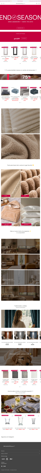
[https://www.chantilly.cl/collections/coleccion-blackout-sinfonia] (20, 261)
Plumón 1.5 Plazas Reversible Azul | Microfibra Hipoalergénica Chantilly (15, 97)
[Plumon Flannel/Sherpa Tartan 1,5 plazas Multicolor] (5, 91)
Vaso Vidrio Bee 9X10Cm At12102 (7, 428)
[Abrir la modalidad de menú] (2, 4)
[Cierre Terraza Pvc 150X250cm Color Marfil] (34, 50)
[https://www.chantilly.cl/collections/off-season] (20, 17)
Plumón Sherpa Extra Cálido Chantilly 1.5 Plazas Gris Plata (34, 97)
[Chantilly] (21, 3)
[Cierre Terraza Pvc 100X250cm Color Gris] (24, 50)
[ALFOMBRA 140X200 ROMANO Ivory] (34, 374)
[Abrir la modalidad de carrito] (39, 4)
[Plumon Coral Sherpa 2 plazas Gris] (24, 91)
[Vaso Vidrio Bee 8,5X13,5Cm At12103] (20, 421)
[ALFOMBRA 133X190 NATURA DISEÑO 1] (5, 374)
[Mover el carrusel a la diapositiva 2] (20, 102)
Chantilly (8, 469)
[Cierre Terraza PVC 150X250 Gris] (5, 50)
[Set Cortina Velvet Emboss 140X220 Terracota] (7, 335)
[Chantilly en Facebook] (1, 466)
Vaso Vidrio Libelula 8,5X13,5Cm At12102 (33, 428)
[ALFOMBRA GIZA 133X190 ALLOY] (15, 374)
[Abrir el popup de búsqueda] (4, 4)
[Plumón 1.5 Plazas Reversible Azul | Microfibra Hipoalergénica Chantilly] (15, 91)
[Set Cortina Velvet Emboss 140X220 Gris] (33, 335)
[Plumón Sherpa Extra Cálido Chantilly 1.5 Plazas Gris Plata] (34, 91)
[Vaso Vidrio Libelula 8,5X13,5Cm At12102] (33, 421)
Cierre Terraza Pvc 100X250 (15, 56)
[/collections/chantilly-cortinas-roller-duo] (20, 246)
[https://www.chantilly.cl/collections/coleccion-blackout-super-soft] (20, 277)
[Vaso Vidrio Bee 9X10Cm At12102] (7, 421)
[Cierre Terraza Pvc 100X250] (15, 50)
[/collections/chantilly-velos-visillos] (20, 319)
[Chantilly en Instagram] (3, 466)
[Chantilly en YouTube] (5, 466)
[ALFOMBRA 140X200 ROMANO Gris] (24, 374)
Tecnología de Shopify (13, 469)
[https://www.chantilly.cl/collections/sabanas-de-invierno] (20, 146)
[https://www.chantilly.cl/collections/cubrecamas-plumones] (20, 120)
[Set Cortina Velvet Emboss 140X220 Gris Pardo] (20, 335)
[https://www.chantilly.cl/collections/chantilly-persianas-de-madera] (20, 293)
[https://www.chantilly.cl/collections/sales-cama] (20, 77)
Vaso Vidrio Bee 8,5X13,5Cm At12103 (20, 428)
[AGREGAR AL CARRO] (9, 48)
